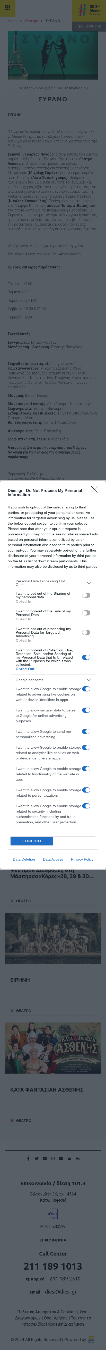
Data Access (53, 859)
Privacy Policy (82, 859)
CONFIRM (31, 841)
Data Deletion (24, 859)
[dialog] (53, 675)
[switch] (86, 595)
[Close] (96, 491)
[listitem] (53, 582)
